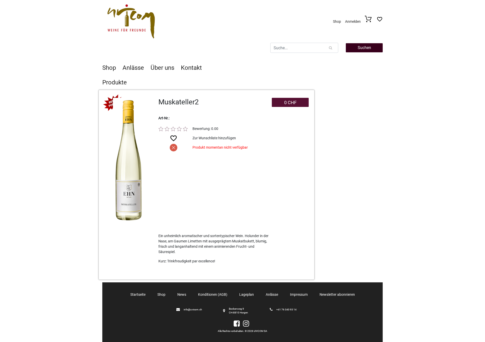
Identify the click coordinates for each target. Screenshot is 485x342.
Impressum (299, 294)
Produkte (114, 82)
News (181, 294)
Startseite (138, 294)
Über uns (162, 67)
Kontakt (191, 67)
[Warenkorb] (370, 21)
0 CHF (290, 102)
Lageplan (246, 294)
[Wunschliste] (380, 20)
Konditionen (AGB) (212, 294)
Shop (337, 21)
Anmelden (353, 21)
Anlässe (133, 67)
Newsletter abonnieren (337, 294)
